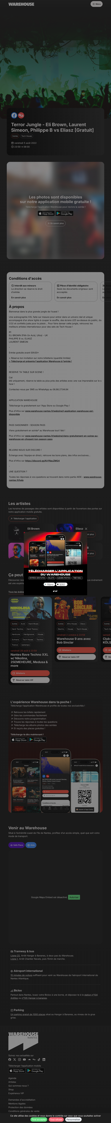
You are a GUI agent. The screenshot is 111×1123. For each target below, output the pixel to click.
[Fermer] (86, 529)
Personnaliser (73, 1119)
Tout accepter (39, 1119)
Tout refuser (56, 1119)
